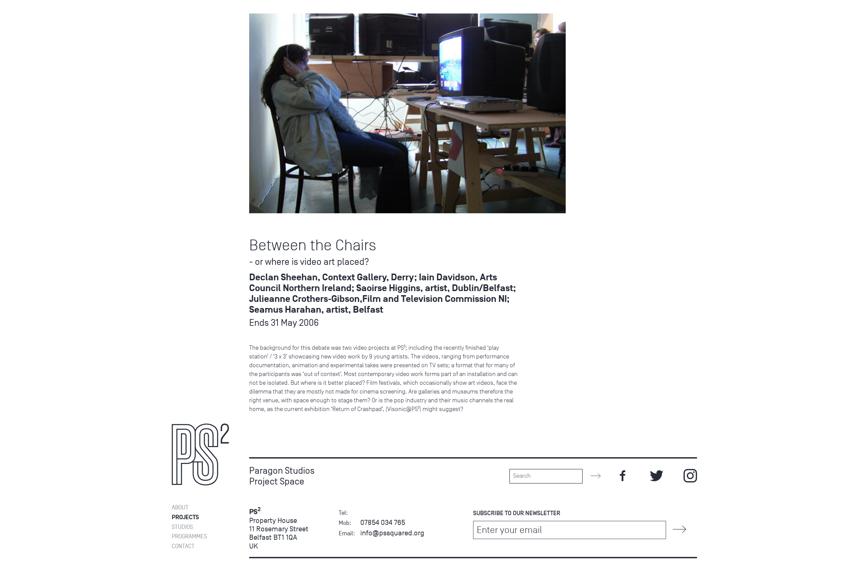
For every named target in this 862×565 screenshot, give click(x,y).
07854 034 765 (382, 522)
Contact (183, 546)
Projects (185, 517)
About (180, 507)
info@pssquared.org (392, 533)
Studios (182, 527)
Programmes (189, 536)
